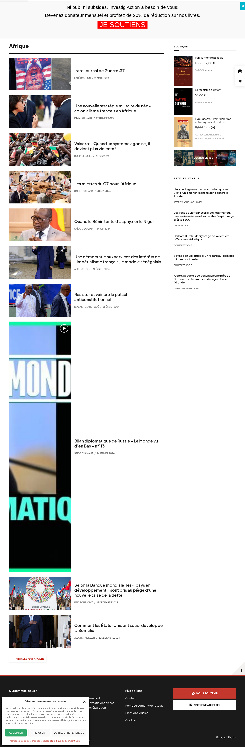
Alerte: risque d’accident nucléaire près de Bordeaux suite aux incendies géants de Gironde (202, 279)
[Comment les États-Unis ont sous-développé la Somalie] (40, 631)
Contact (130, 698)
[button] (84, 701)
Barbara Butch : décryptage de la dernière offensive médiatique (202, 237)
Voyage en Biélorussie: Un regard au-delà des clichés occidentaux (204, 257)
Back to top (238, 668)
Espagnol (221, 737)
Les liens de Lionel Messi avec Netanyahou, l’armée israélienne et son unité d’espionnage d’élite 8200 (204, 216)
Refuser (39, 732)
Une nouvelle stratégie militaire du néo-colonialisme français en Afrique (112, 108)
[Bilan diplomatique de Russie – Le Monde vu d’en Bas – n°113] (40, 447)
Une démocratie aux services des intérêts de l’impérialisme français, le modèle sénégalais (117, 259)
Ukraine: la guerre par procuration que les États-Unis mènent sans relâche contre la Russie (201, 193)
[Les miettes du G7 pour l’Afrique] (40, 187)
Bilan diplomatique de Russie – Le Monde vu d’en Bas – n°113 (116, 443)
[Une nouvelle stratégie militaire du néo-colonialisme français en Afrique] (40, 111)
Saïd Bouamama (203, 70)
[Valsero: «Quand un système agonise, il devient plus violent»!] (40, 149)
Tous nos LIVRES (202, 158)
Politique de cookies (20, 741)
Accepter (16, 732)
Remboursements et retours (144, 705)
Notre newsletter (207, 705)
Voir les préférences (69, 732)
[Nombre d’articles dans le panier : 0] (240, 71)
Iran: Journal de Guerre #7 (99, 70)
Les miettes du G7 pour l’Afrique (105, 183)
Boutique (181, 46)
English (232, 737)
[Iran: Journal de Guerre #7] (40, 74)
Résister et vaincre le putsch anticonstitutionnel (101, 297)
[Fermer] (242, 6)
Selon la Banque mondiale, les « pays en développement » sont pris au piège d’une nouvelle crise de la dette (115, 590)
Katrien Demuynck (205, 134)
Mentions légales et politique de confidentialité (56, 741)
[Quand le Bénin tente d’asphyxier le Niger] (40, 224)
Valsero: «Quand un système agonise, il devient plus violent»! (112, 146)
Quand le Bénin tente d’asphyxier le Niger (114, 221)
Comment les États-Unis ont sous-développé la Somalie (118, 628)
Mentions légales (136, 713)
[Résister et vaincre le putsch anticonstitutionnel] (40, 300)
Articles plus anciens (30, 658)
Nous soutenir (207, 693)
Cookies (131, 720)
